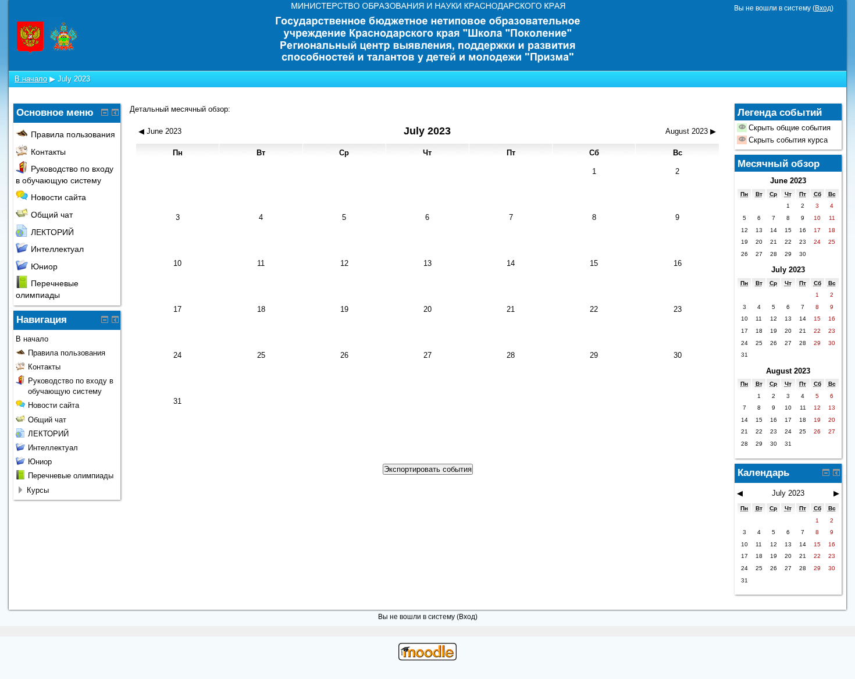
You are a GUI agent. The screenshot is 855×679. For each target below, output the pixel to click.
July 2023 (74, 78)
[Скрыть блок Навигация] (104, 319)
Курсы (38, 490)
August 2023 (788, 371)
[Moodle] (427, 658)
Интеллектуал (57, 249)
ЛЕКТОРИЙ (52, 232)
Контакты (48, 152)
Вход (823, 8)
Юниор (44, 266)
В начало (31, 78)
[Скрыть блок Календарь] (825, 472)
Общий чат (52, 214)
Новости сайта (58, 197)
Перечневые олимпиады (70, 475)
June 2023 (788, 180)
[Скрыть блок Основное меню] (104, 112)
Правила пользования (73, 134)
